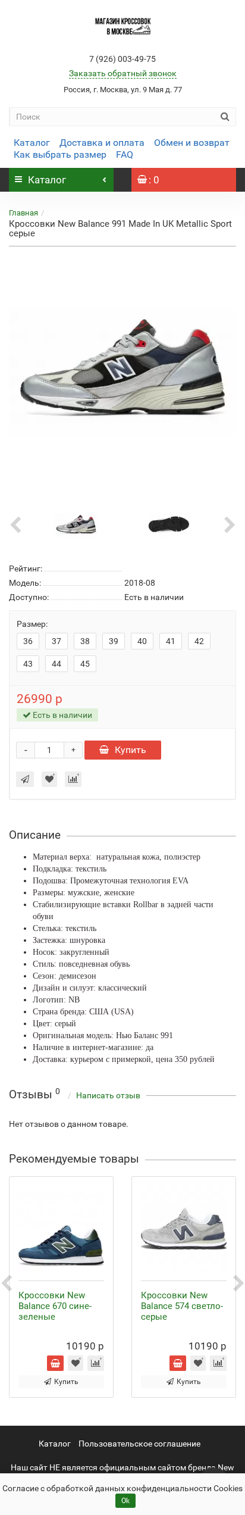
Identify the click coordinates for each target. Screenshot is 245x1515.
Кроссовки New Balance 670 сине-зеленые (55, 1306)
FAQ (124, 154)
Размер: (32, 624)
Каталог (32, 142)
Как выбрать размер (60, 154)
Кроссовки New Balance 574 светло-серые (182, 1306)
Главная (23, 212)
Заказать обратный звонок (123, 73)
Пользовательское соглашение (139, 1443)
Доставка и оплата (102, 142)
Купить (130, 749)
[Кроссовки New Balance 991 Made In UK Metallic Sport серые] (122, 372)
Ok (125, 1501)
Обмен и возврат (192, 142)
